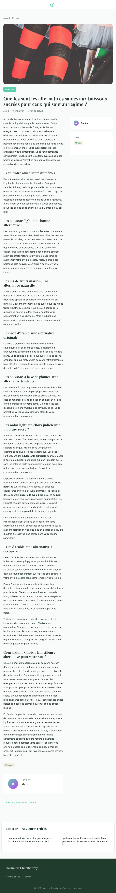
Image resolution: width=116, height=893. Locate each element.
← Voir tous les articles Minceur (19, 802)
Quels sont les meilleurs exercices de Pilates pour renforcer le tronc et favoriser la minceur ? (85, 841)
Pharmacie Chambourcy (21, 868)
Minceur (16, 18)
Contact (27, 876)
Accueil (6, 18)
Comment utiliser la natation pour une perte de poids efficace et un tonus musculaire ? (30, 840)
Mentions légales (12, 876)
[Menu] (63, 5)
